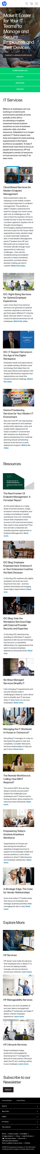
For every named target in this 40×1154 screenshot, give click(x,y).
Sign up (8, 1090)
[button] (20, 1106)
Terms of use (21, 1138)
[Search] (27, 4)
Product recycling (13, 1134)
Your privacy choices (10, 1138)
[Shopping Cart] (31, 3)
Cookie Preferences (27, 1136)
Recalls (4, 1134)
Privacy (18, 1136)
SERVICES (20, 89)
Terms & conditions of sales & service (12, 1143)
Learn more (27, 972)
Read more (18, 702)
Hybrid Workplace (20, 70)
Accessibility (23, 1134)
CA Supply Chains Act (7, 1136)
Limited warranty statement (10, 1141)
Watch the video (18, 266)
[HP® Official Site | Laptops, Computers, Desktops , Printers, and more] (4, 3)
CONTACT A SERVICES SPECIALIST (18, 55)
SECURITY (20, 77)
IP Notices (27, 1143)
